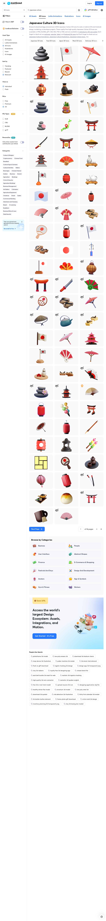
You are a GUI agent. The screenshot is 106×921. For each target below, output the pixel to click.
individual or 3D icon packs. (88, 32)
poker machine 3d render (66, 661)
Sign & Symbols (80, 579)
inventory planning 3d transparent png (46, 704)
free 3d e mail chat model (42, 685)
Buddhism (6, 208)
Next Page (35, 529)
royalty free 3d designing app (60, 671)
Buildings (14, 177)
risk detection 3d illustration (63, 694)
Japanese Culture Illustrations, (59, 37)
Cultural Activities (8, 167)
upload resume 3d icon (65, 685)
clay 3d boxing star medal (74, 704)
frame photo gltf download (66, 699)
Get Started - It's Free (44, 636)
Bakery (18, 167)
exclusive (47, 34)
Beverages (6, 171)
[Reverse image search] (78, 10)
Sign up (99, 3)
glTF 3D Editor (93, 10)
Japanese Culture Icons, (78, 37)
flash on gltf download (40, 666)
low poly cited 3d (83, 690)
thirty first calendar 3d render (89, 694)
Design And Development (84, 570)
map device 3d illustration (42, 661)
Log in (89, 3)
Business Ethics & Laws (9, 211)
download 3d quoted (40, 694)
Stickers (77, 587)
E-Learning (12, 205)
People (77, 546)
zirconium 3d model (63, 690)
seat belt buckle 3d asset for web (44, 675)
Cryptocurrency (7, 158)
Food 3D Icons (50, 41)
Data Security (7, 214)
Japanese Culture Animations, (39, 37)
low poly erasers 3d (61, 656)
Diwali (13, 195)
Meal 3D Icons (77, 41)
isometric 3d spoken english (69, 680)
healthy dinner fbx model (41, 690)
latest (59, 34)
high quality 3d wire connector (43, 680)
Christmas (6, 195)
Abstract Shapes (80, 554)
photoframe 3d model (40, 656)
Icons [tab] (78, 16)
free (44, 27)
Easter (19, 195)
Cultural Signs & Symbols (10, 164)
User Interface (43, 554)
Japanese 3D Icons (37, 41)
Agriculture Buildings (9, 183)
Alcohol (19, 174)
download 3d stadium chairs (84, 656)
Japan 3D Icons (64, 41)
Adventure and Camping (10, 202)
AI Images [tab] (87, 16)
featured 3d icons (70, 34)
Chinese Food (18, 158)
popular (53, 34)
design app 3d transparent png (89, 666)
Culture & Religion (8, 155)
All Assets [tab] (32, 16)
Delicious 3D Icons (91, 41)
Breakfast (6, 161)
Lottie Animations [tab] (55, 16)
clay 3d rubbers (38, 671)
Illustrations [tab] (69, 16)
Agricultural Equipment (9, 192)
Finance (41, 562)
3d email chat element (89, 661)
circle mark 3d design (89, 699)
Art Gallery (6, 189)
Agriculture (6, 177)
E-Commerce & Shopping (84, 562)
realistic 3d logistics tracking (71, 675)
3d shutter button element (42, 699)
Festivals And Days (45, 570)
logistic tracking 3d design (64, 666)
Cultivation (15, 189)
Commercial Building (9, 198)
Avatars (5, 174)
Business (12, 174)
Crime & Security (8, 180)
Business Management (9, 186)
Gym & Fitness (43, 587)
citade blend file (82, 671)
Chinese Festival (16, 171)
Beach (5, 205)
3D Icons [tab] (42, 16)
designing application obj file (89, 685)
